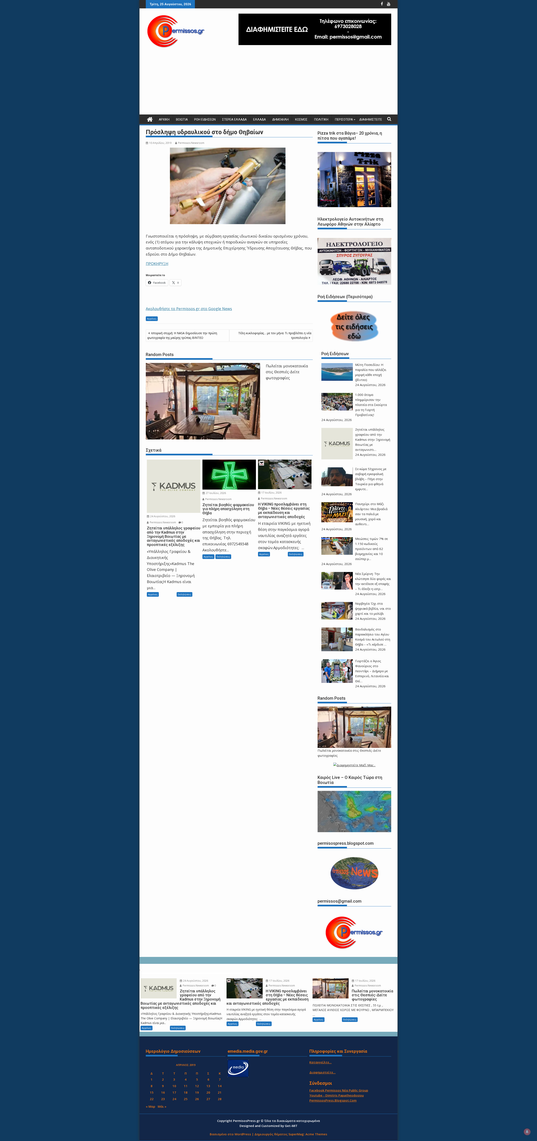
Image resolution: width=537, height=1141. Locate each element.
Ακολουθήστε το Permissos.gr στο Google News (189, 308)
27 (208, 1099)
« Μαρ (150, 1106)
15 (152, 1092)
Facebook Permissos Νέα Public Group (338, 1090)
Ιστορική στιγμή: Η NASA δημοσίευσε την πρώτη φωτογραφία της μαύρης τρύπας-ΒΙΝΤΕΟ (182, 335)
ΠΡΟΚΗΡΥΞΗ (157, 263)
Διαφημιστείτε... (322, 1072)
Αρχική (164, 119)
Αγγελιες (151, 318)
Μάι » (162, 1106)
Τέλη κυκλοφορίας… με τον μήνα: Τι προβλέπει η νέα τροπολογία (274, 335)
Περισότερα (344, 119)
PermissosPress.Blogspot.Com (333, 1100)
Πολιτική (321, 119)
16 (163, 1092)
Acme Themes (316, 1134)
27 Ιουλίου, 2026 (215, 493)
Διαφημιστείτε (370, 119)
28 (220, 1099)
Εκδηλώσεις (184, 594)
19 (197, 1092)
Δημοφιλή (280, 119)
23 (163, 1099)
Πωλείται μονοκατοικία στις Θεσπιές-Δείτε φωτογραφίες (287, 372)
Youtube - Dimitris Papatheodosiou (336, 1095)
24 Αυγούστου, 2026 (162, 516)
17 (174, 1092)
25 (186, 1099)
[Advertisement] (268, 83)
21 (220, 1092)
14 (220, 1086)
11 (186, 1086)
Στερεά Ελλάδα (234, 119)
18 (186, 1092)
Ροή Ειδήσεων (205, 119)
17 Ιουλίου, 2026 (271, 492)
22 (152, 1099)
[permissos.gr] (149, 118)
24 (174, 1099)
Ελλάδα (259, 119)
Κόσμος (301, 119)
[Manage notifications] (527, 1131)
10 (174, 1086)
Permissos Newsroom (191, 143)
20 (208, 1092)
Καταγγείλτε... (320, 1062)
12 (197, 1086)
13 (208, 1086)
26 (197, 1099)
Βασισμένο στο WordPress (230, 1134)
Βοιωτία (182, 119)
